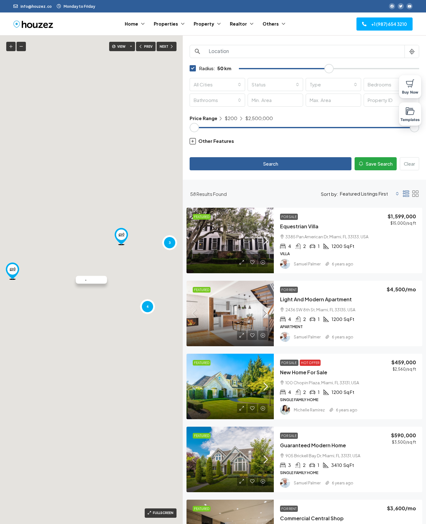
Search (270, 164)
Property (204, 24)
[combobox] (217, 84)
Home (131, 24)
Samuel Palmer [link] (307, 264)
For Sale (289, 217)
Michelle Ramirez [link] (309, 410)
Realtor (238, 24)
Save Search (379, 164)
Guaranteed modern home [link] (313, 445)
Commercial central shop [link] (312, 518)
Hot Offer (310, 363)
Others (271, 24)
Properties (166, 24)
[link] (230, 240)
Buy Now (410, 92)
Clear (409, 164)
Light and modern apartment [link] (316, 299)
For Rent (289, 290)
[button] (121, 236)
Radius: (207, 68)
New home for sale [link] (303, 372)
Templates (410, 119)
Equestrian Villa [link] (299, 226)
